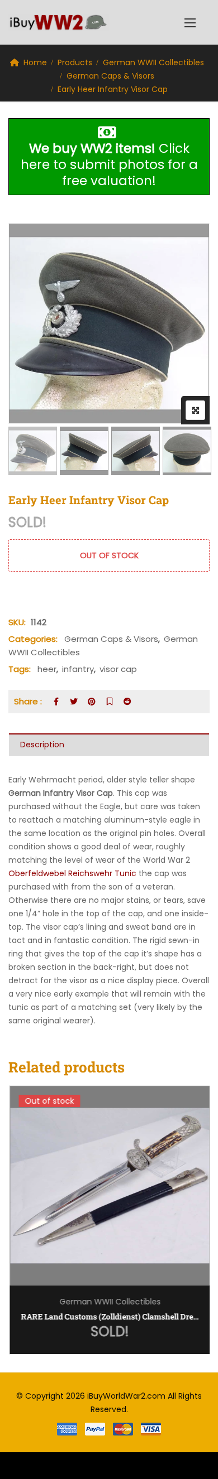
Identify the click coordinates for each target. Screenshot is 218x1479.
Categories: (33, 639)
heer (46, 669)
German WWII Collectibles (153, 62)
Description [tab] (42, 744)
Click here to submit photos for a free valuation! (109, 165)
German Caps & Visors (110, 75)
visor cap (118, 669)
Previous (32, 451)
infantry (78, 669)
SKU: (17, 622)
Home (35, 62)
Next (186, 451)
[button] (190, 22)
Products (75, 62)
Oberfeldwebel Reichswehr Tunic (72, 873)
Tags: (19, 669)
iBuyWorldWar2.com (126, 1395)
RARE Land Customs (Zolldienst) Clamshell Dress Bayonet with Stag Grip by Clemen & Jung (109, 1316)
